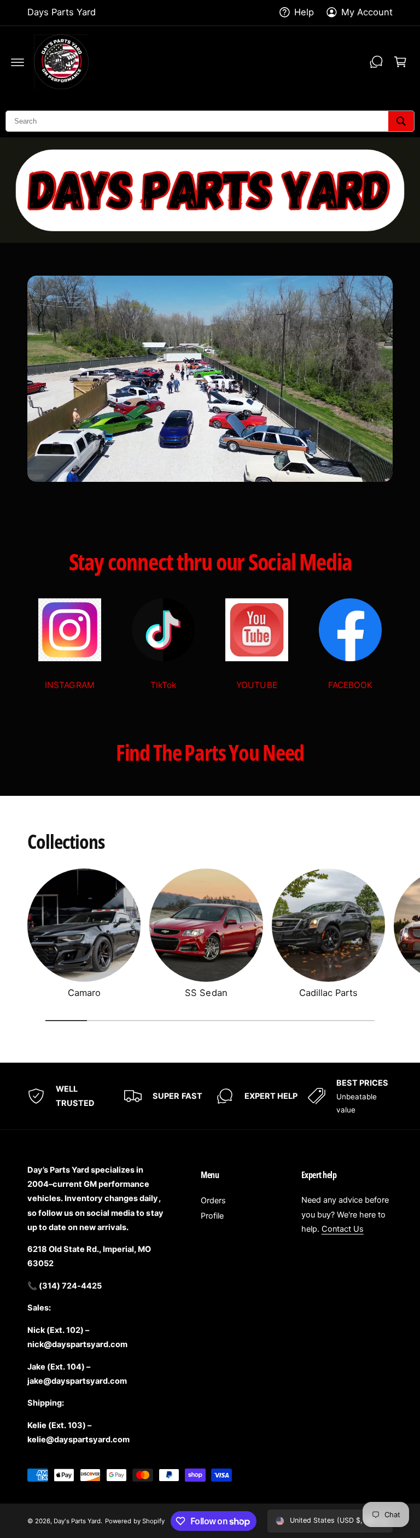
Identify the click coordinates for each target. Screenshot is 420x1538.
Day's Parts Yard (77, 1521)
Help (304, 12)
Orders (213, 1200)
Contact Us (343, 1229)
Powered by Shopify (134, 1521)
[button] (17, 62)
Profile (212, 1216)
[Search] (401, 121)
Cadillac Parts (328, 992)
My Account (367, 12)
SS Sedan (206, 992)
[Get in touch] (376, 62)
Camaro (84, 992)
